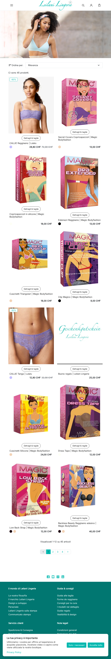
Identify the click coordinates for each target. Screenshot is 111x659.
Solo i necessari (76, 645)
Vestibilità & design (66, 614)
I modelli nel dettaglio (68, 607)
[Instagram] (58, 577)
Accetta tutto (95, 645)
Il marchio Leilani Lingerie (21, 599)
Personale (13, 607)
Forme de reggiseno (67, 599)
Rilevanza (64, 65)
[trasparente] (10, 223)
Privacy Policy (14, 652)
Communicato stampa (19, 614)
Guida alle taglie (65, 595)
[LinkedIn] (62, 577)
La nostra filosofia (17, 595)
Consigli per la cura (67, 603)
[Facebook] (48, 577)
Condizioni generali (67, 630)
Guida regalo (63, 610)
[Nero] (10, 531)
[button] (11, 5)
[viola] (10, 147)
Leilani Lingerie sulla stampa (22, 610)
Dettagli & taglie (31, 138)
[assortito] (59, 223)
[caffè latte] (59, 147)
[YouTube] (53, 577)
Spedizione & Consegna (20, 630)
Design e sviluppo (17, 603)
